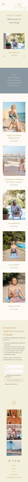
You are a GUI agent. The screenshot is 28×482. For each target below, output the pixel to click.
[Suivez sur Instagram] (9, 461)
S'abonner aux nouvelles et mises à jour (13, 376)
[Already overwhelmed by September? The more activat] (14, 417)
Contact (14, 468)
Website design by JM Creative (14, 477)
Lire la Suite (14, 55)
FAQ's (14, 465)
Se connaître (14, 265)
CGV (14, 471)
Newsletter (14, 474)
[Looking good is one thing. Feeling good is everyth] (14, 432)
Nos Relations (14, 52)
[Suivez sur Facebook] (12, 461)
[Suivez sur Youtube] (18, 461)
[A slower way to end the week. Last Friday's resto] (14, 448)
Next (22, 56)
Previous (5, 56)
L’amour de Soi (14, 306)
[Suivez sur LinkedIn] (15, 461)
